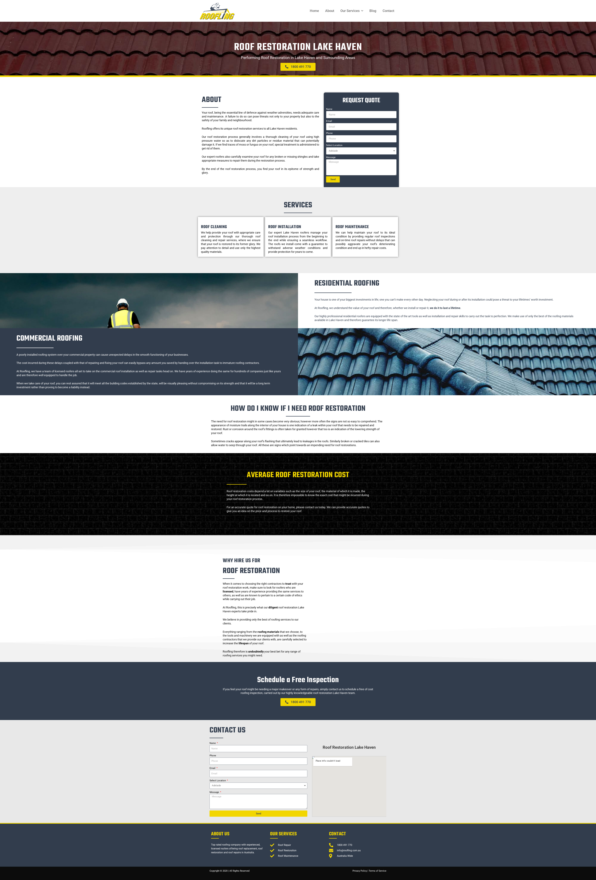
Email (329, 121)
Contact (388, 11)
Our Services (350, 11)
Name (329, 109)
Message (331, 157)
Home (314, 11)
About (329, 11)
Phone (329, 133)
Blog (372, 11)
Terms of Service (377, 870)
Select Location (334, 145)
